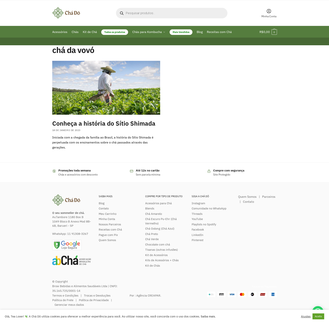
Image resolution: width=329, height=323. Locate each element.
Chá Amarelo (153, 214)
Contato (104, 208)
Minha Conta (268, 16)
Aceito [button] (318, 316)
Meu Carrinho (107, 214)
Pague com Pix (108, 235)
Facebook (198, 229)
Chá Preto (151, 234)
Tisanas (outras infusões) (161, 249)
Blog (101, 203)
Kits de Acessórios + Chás (162, 260)
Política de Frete (62, 300)
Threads (197, 214)
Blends (149, 208)
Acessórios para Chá (158, 203)
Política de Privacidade (94, 300)
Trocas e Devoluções (97, 295)
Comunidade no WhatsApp (209, 208)
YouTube (197, 219)
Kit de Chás (152, 265)
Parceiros (268, 197)
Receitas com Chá (110, 229)
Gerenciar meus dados (69, 305)
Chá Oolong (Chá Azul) (159, 228)
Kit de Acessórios (156, 255)
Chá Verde (152, 239)
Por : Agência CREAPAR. (145, 295)
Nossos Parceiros (110, 224)
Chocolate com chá (157, 244)
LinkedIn (197, 235)
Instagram (198, 203)
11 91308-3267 (77, 234)
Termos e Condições (65, 295)
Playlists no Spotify (204, 224)
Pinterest (197, 240)
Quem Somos (107, 240)
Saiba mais (208, 316)
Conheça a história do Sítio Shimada (103, 123)
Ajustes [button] (306, 316)
